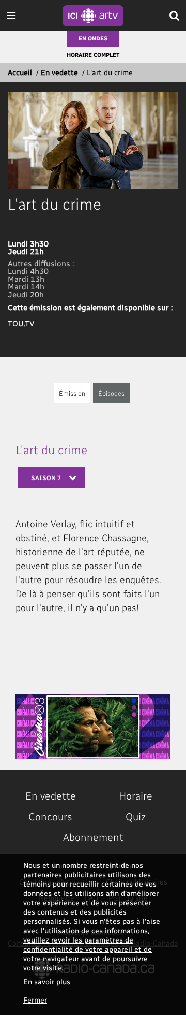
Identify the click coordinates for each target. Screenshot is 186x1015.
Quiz (136, 816)
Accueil (20, 72)
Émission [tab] (72, 393)
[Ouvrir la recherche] (174, 15)
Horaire (135, 795)
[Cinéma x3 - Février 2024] (93, 726)
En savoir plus (46, 981)
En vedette (59, 72)
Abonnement (93, 837)
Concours (50, 816)
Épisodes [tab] (111, 393)
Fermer (35, 999)
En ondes (93, 38)
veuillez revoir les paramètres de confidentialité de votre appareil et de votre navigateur (87, 949)
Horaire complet (93, 54)
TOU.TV (21, 323)
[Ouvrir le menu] (11, 15)
